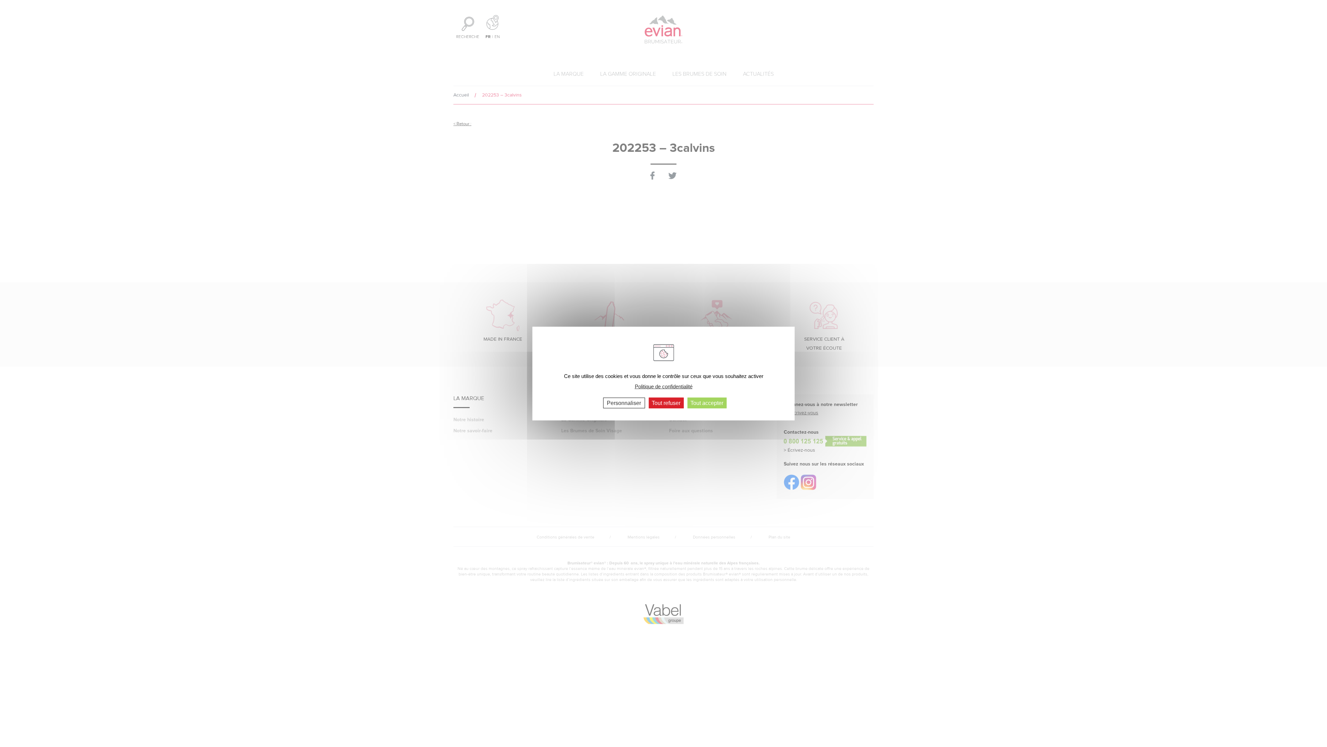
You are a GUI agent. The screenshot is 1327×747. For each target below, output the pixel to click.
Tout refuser (666, 403)
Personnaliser (624, 403)
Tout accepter (706, 403)
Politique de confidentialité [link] (664, 386)
